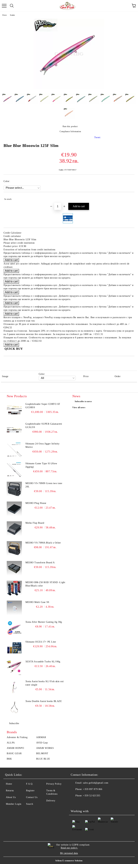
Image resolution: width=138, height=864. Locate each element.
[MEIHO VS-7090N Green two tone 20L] (14, 489)
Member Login (13, 804)
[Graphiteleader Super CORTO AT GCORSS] (14, 410)
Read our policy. (69, 848)
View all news (78, 407)
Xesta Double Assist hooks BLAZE (43, 701)
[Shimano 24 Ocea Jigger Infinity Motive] (14, 449)
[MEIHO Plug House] (14, 509)
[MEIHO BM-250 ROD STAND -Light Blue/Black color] (14, 588)
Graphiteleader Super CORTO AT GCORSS (42, 406)
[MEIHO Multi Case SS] (14, 608)
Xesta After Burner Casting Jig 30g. (44, 622)
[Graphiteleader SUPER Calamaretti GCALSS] (14, 429)
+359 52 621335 (91, 795)
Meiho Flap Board (34, 523)
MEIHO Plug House (35, 503)
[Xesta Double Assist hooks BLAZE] (14, 707)
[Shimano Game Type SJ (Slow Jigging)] (14, 469)
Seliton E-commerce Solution (69, 860)
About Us (11, 797)
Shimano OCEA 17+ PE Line (40, 642)
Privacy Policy (54, 784)
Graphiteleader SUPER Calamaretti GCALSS (43, 425)
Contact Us (32, 797)
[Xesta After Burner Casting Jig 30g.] (14, 627)
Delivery (50, 800)
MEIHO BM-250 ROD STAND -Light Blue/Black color (45, 584)
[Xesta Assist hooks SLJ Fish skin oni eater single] (14, 687)
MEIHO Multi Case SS (37, 602)
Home (4, 15)
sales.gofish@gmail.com (95, 783)
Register (30, 790)
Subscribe (14, 723)
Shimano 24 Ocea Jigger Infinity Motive (42, 445)
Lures (12, 15)
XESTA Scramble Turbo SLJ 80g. (43, 661)
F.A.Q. (29, 784)
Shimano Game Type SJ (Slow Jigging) (41, 465)
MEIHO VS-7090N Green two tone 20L (43, 485)
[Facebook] (75, 802)
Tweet (97, 137)
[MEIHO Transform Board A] (14, 568)
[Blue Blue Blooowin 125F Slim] (69, 88)
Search (29, 804)
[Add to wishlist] (129, 198)
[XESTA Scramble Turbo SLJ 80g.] (14, 667)
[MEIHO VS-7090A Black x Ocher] (14, 548)
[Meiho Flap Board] (14, 528)
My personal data (69, 853)
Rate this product (70, 126)
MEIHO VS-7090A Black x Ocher (43, 542)
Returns (10, 790)
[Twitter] (82, 802)
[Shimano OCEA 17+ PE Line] (14, 647)
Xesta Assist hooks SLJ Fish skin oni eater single (44, 683)
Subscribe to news (83, 401)
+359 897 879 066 (92, 789)
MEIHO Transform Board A (40, 562)
